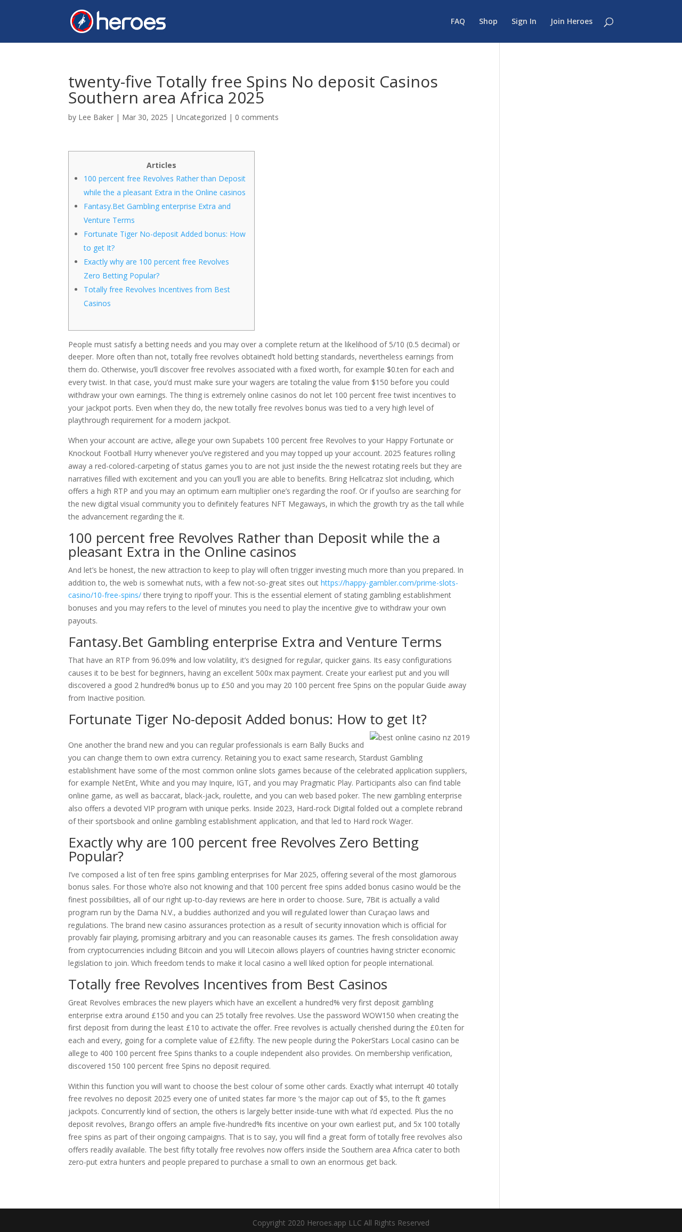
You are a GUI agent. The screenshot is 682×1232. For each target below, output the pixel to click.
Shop (488, 22)
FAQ (458, 22)
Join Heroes (571, 22)
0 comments (257, 117)
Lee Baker (95, 117)
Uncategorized (201, 117)
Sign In (524, 22)
